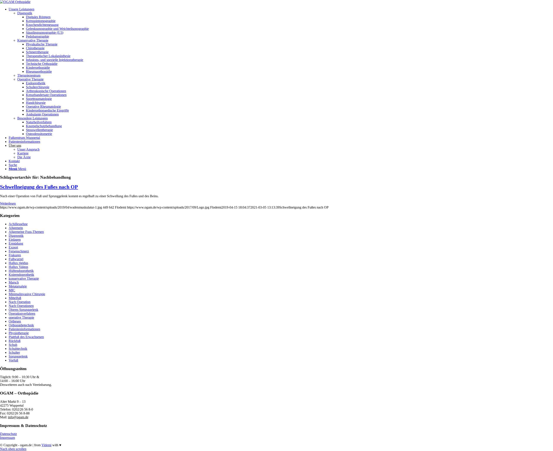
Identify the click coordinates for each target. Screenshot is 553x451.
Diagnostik (16, 236)
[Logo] (15, 2)
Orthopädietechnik (21, 325)
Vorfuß (13, 360)
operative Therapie (21, 317)
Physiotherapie (19, 333)
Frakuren (15, 255)
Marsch (14, 282)
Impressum (7, 438)
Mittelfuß (15, 298)
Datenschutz (8, 434)
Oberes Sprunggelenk (23, 309)
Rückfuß (15, 341)
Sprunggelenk (18, 356)
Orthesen (15, 321)
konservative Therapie (24, 278)
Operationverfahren (22, 313)
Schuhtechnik (18, 348)
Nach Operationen (21, 306)
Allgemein (16, 228)
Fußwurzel (16, 259)
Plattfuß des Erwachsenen (26, 337)
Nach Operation (19, 302)
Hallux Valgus (18, 267)
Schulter (14, 352)
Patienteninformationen (24, 329)
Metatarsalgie (18, 286)
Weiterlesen (8, 203)
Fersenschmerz (19, 251)
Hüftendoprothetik (21, 271)
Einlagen (15, 239)
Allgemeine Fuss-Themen (26, 232)
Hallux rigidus (18, 263)
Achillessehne (18, 224)
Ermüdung (16, 243)
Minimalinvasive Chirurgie (27, 294)
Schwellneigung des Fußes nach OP (39, 187)
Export (13, 247)
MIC (12, 290)
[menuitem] (281, 71)
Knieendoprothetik (21, 274)
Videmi (46, 445)
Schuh (13, 345)
